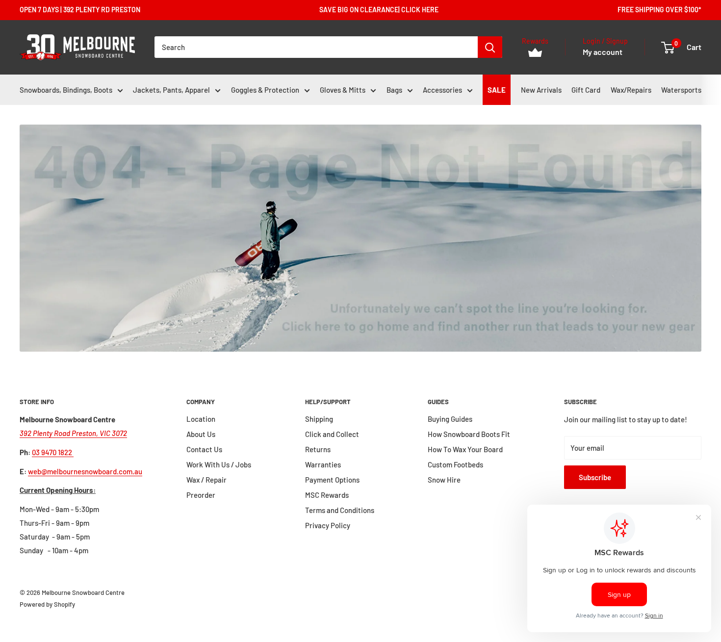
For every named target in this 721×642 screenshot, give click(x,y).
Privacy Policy (327, 525)
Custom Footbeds (455, 464)
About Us (200, 434)
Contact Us (204, 449)
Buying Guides (450, 418)
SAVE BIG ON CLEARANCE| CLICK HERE (378, 9)
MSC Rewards (327, 494)
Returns (318, 449)
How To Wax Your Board (465, 449)
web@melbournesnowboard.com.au (85, 471)
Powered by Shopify (47, 604)
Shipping (319, 418)
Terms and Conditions (339, 510)
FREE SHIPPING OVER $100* (659, 9)
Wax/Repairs (631, 89)
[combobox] (316, 47)
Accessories (442, 89)
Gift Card (585, 89)
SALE (497, 89)
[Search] (490, 47)
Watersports (681, 89)
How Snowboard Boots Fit (469, 434)
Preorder (200, 494)
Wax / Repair (206, 479)
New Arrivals (541, 89)
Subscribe (595, 477)
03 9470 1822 (53, 452)
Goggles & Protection (265, 89)
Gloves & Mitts (342, 89)
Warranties (323, 464)
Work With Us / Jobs (218, 464)
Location (200, 418)
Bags (394, 89)
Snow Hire (444, 479)
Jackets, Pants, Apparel (171, 89)
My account (602, 52)
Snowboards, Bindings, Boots (66, 89)
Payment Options (332, 479)
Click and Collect (332, 434)
